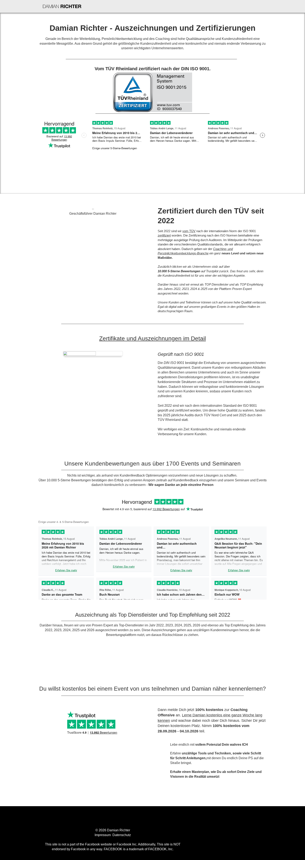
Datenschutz (121, 835)
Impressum (103, 835)
